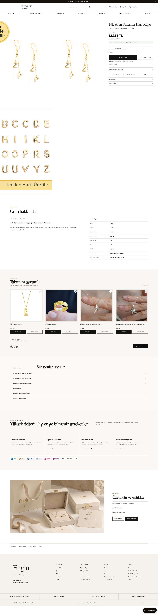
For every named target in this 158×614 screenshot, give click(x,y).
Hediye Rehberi (84, 577)
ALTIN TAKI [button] (11, 13)
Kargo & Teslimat (108, 577)
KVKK (129, 580)
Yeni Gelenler (59, 568)
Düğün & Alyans (84, 568)
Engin (21, 567)
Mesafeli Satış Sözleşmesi (135, 577)
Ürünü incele (34, 331)
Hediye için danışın (131, 518)
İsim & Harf (83, 574)
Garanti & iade (13, 546)
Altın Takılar (59, 574)
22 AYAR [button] (80, 13)
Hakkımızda (131, 568)
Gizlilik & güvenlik (32, 546)
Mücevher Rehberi (85, 580)
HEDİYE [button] (101, 13)
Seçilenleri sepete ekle (140, 346)
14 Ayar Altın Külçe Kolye (16, 324)
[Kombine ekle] (40, 291)
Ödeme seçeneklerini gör (87, 448)
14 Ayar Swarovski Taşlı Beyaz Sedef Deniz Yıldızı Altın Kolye (130, 324)
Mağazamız (107, 571)
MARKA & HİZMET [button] (124, 13)
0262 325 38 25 (17, 580)
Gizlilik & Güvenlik (133, 571)
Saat (57, 580)
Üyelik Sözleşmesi (133, 574)
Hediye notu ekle (113, 64)
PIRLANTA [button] (59, 13)
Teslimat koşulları (51, 448)
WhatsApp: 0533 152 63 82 (20, 583)
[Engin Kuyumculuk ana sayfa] (28, 7)
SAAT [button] (146, 13)
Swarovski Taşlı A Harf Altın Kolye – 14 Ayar (90, 324)
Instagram (143, 602)
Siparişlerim (107, 574)
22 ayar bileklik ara (72, 7)
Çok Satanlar (59, 571)
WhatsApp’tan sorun (120, 448)
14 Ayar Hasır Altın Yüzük (51, 324)
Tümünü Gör (145, 285)
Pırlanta (58, 577)
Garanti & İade (108, 580)
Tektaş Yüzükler (84, 571)
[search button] (89, 7)
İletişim (40, 546)
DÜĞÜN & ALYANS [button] (35, 13)
